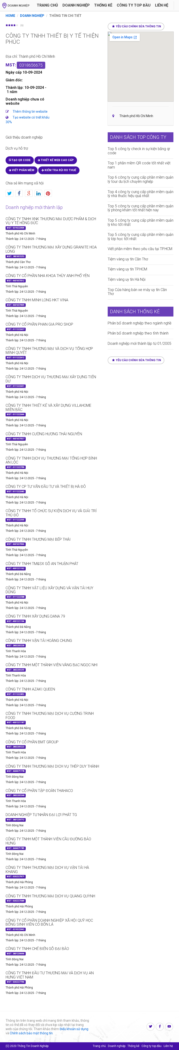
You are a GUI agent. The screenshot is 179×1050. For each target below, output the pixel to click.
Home (10, 16)
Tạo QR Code (21, 160)
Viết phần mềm (22, 170)
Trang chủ (47, 5)
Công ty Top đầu (134, 5)
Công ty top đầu (151, 1046)
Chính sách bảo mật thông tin (31, 1033)
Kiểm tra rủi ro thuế (60, 170)
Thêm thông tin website (30, 111)
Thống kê (103, 5)
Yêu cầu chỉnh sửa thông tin (138, 26)
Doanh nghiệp (76, 5)
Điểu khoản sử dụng (74, 1029)
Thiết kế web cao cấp (57, 160)
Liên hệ (161, 5)
